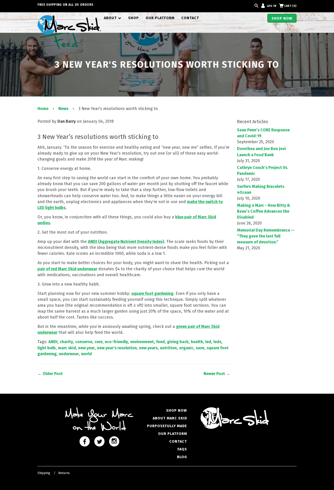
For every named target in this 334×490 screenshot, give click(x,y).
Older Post (53, 373)
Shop (133, 18)
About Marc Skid (170, 418)
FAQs (182, 449)
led (208, 341)
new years (148, 347)
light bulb (46, 347)
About (112, 17)
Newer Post (214, 373)
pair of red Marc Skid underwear (67, 268)
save (200, 347)
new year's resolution (117, 347)
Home (42, 108)
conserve (83, 341)
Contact (190, 18)
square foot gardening (152, 293)
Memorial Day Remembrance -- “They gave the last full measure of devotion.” (266, 236)
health (197, 341)
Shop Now (282, 18)
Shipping (43, 473)
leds (217, 341)
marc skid (67, 347)
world (86, 353)
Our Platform (160, 18)
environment (142, 341)
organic (186, 347)
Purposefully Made (167, 426)
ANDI (52, 341)
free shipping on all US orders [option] (65, 5)
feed (160, 341)
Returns (64, 473)
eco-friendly (116, 341)
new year (86, 347)
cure (98, 341)
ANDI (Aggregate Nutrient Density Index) (126, 241)
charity (66, 341)
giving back (178, 341)
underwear (69, 353)
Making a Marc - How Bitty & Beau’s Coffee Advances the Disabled (263, 211)
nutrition (168, 347)
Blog (182, 457)
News (63, 108)
